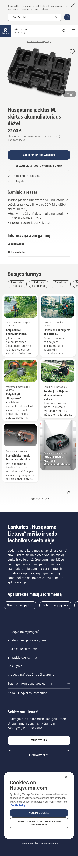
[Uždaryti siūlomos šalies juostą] (73, 5)
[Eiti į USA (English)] (67, 17)
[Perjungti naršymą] (73, 31)
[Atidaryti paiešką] (64, 31)
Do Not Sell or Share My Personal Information (39, 823)
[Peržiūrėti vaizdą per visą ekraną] (39, 72)
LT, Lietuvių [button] (19, 32)
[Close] (66, 776)
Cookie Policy (18, 805)
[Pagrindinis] (5, 31)
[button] (72, 51)
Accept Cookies (39, 812)
